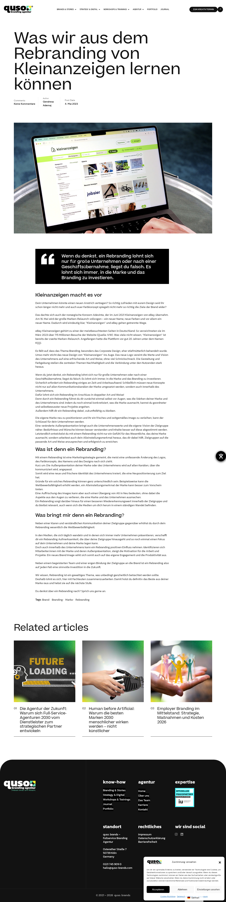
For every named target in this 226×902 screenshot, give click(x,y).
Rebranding (82, 600)
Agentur (137, 9)
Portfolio (152, 9)
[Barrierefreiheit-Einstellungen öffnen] (221, 456)
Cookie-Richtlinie (167, 896)
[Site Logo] (18, 9)
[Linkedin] (182, 834)
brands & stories (65, 9)
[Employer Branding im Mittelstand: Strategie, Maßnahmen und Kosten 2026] (207, 711)
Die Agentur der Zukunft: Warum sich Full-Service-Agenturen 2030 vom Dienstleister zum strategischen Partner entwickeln (43, 720)
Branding (57, 600)
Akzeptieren (158, 889)
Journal (165, 9)
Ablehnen (182, 889)
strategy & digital (89, 9)
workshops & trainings (115, 9)
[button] (219, 862)
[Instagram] (176, 834)
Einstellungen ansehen (208, 889)
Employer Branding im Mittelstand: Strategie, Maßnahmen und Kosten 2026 (180, 715)
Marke (69, 600)
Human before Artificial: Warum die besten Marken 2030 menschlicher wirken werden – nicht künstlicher (112, 720)
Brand (45, 600)
